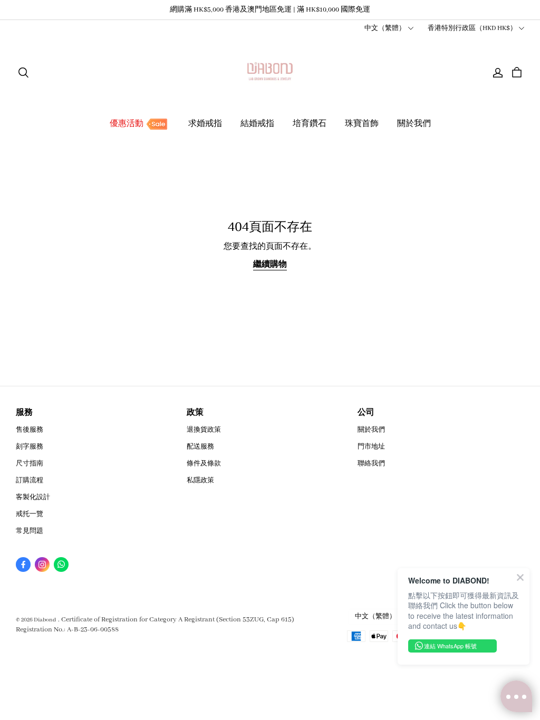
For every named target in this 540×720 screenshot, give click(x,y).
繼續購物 (270, 264)
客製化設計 (33, 497)
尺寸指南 (29, 464)
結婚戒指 (257, 124)
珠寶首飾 (362, 124)
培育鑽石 (309, 124)
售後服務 (29, 430)
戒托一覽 (29, 514)
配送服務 (200, 447)
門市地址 (371, 447)
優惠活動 (126, 124)
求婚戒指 (205, 124)
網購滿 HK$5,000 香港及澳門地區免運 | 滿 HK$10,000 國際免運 (270, 9)
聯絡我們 (371, 464)
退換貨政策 (204, 430)
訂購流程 (29, 480)
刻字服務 (29, 447)
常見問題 (29, 531)
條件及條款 (204, 464)
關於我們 (414, 124)
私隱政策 (200, 480)
